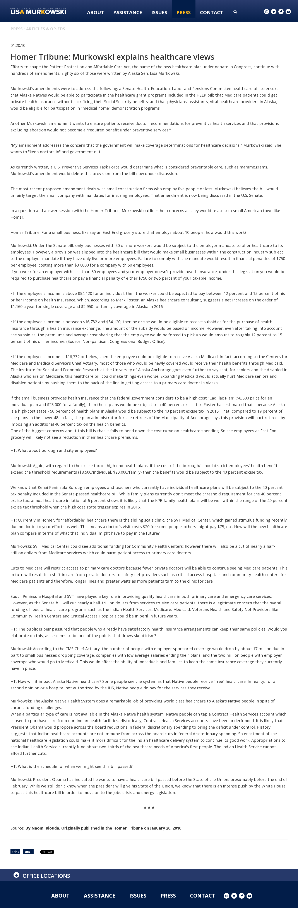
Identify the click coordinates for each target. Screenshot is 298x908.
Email (28, 852)
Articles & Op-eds (45, 28)
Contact (211, 12)
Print (15, 852)
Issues (159, 12)
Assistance (127, 12)
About (95, 12)
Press (183, 12)
